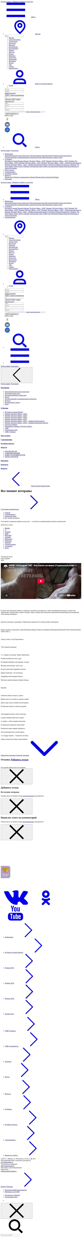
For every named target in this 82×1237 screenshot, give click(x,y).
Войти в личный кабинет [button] (43, 84)
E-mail (11, 85)
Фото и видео (9, 170)
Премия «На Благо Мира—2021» (16, 419)
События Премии (35, 177)
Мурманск (12, 61)
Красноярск (13, 59)
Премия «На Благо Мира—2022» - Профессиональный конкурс (26, 423)
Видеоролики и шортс (50, 157)
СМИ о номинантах (12, 1046)
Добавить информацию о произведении (14, 562)
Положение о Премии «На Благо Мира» (18, 426)
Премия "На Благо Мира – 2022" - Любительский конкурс (61, 163)
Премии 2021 (9, 1014)
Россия (11, 63)
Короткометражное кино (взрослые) (17, 156)
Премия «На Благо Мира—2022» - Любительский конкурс (25, 421)
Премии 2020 (9, 998)
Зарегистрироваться (17, 95)
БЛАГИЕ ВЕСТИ (11, 451)
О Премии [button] (8, 159)
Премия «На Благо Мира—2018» (16, 414)
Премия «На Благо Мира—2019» (16, 415)
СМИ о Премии (10, 432)
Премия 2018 (9, 968)
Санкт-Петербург (15, 39)
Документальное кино (37, 156)
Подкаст (40, 157)
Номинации (5, 388)
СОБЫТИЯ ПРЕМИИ (12, 453)
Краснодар (12, 57)
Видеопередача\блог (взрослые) (56, 156)
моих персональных (33, 112)
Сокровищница (10, 172)
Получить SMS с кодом (13, 99)
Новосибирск (13, 68)
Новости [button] (8, 175)
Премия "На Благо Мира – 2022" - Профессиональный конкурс (26, 165)
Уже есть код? (9, 101)
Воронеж (12, 45)
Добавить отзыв (19, 759)
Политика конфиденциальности (16, 1190)
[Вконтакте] (16, 905)
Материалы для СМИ (12, 1192)
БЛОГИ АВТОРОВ (11, 457)
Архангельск (13, 41)
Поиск (37, 147)
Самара (11, 66)
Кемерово (12, 56)
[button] (20, 234)
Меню (33, 17)
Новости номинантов (21, 177)
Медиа (7, 1077)
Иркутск (12, 52)
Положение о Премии (12, 1195)
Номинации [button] (9, 154)
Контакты (67, 166)
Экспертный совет (36, 166)
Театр (60, 157)
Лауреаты (8, 1061)
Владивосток (13, 47)
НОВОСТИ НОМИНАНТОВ (15, 455)
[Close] (16, 776)
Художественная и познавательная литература (21, 157)
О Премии (4, 408)
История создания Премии (14, 161)
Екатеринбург (13, 48)
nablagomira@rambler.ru (8, 1171)
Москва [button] (37, 34)
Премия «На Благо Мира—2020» (16, 417)
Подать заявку (5, 150)
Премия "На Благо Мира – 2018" (34, 161)
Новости (4, 447)
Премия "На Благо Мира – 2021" (30, 163)
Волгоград (12, 43)
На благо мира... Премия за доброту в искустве (17, 1)
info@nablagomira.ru (7, 1166)
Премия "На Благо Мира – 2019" (57, 161)
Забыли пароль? (10, 93)
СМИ (6, 428)
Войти (7, 95)
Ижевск (11, 50)
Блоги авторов (47, 177)
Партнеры (8, 179)
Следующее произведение (10, 509)
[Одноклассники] (46, 905)
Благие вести (9, 177)
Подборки (13, 168)
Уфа (10, 65)
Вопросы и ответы (11, 1155)
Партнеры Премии (57, 166)
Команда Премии (7, 1186)
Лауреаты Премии (54, 165)
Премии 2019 (9, 983)
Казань (11, 54)
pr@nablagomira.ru (7, 1162)
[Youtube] (16, 920)
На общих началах (11, 173)
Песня (69, 156)
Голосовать (14, 150)
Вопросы (4, 468)
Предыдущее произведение (40, 486)
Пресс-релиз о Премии (22, 166)
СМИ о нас (47, 166)
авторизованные (28, 796)
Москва (11, 38)
